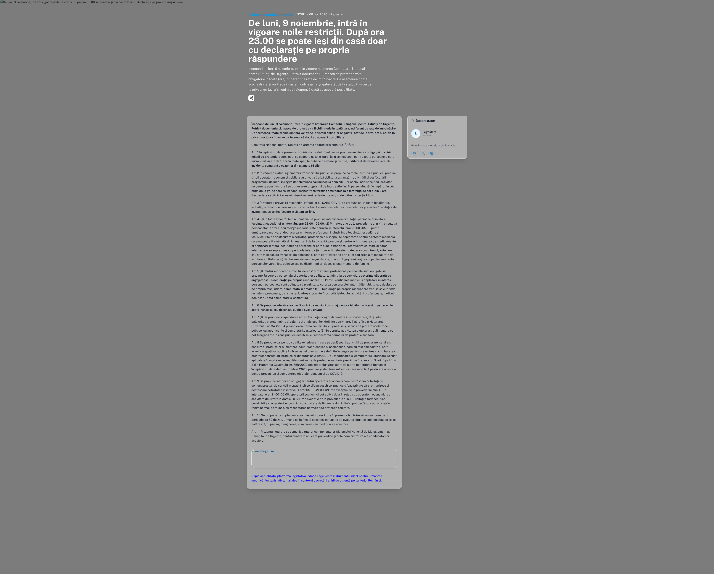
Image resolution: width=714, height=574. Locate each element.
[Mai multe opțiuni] (251, 98)
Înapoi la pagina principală (272, 14)
